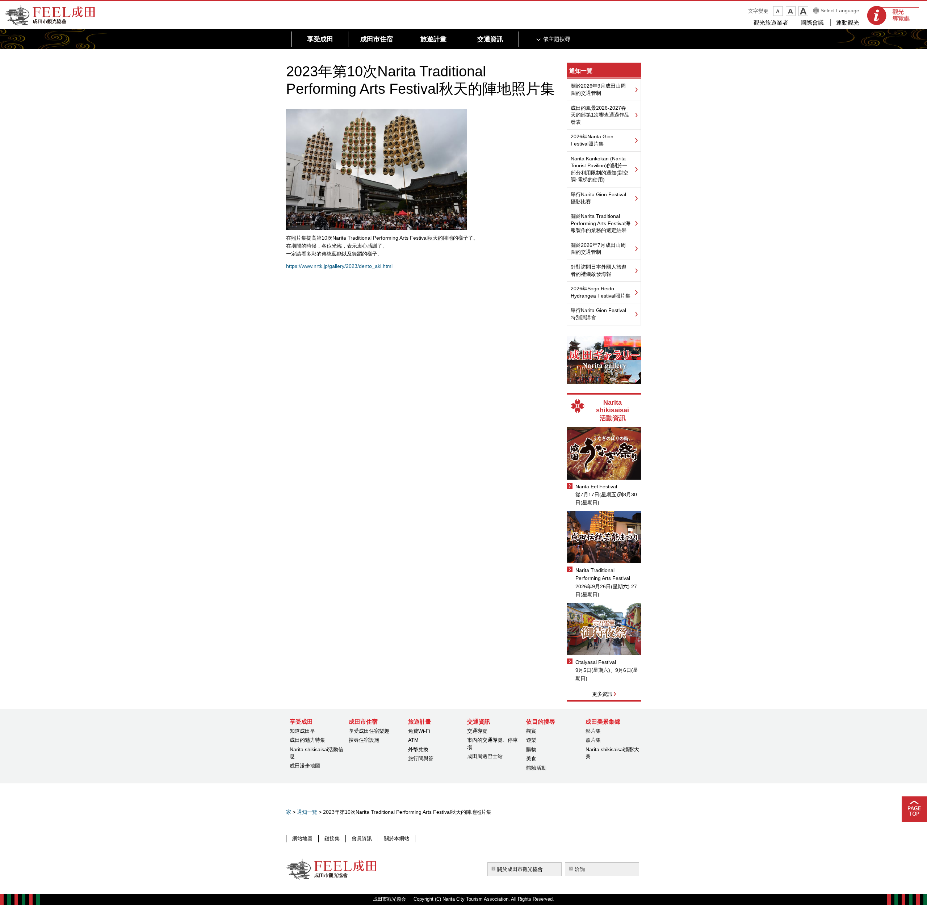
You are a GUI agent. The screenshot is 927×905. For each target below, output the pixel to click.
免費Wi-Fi (419, 731)
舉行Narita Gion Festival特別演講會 (598, 313)
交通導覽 (477, 731)
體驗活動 (536, 768)
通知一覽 (580, 71)
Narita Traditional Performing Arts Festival (602, 574)
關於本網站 (396, 838)
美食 (531, 758)
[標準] (790, 11)
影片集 (593, 731)
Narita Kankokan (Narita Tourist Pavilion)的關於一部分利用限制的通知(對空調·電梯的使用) (599, 169)
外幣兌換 (418, 749)
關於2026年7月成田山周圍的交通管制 (598, 248)
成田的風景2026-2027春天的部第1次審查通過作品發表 (600, 115)
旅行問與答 (420, 758)
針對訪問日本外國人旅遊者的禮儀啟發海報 (598, 270)
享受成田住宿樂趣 (369, 731)
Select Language (840, 10)
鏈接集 (332, 838)
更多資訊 (602, 694)
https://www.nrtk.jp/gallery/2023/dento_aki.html (339, 266)
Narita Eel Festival (596, 486)
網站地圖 (302, 838)
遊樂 (531, 740)
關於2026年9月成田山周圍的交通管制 (598, 89)
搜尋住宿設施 (364, 740)
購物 (531, 749)
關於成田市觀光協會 (520, 869)
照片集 (593, 740)
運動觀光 (847, 23)
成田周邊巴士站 (485, 756)
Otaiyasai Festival (595, 662)
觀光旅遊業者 (771, 23)
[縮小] (778, 11)
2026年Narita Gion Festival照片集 (592, 140)
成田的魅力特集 (307, 740)
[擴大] (803, 11)
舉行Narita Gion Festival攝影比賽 (598, 198)
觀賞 (531, 731)
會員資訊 (362, 838)
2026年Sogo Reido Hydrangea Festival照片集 (600, 292)
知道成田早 (302, 731)
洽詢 (580, 869)
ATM (413, 740)
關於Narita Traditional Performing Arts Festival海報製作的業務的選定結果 (600, 223)
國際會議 (812, 23)
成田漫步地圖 (305, 766)
